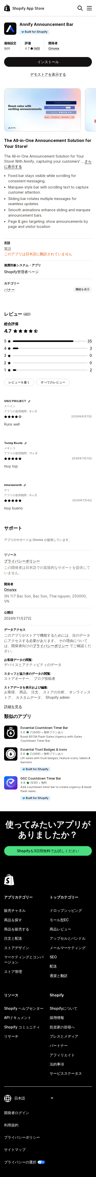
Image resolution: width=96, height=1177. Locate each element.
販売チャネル (15, 910)
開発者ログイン (16, 1113)
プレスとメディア (64, 1036)
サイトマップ (15, 1149)
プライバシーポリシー (22, 561)
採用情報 (57, 1017)
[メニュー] (89, 8)
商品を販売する (16, 929)
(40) (37, 48)
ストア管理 (13, 971)
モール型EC (59, 920)
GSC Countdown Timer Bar (40, 778)
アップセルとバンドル (68, 938)
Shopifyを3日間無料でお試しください (48, 851)
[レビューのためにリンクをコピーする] (29, 401)
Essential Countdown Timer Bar (44, 728)
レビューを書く (19, 382)
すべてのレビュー (53, 382)
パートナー (59, 1045)
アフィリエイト (62, 1055)
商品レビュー (60, 929)
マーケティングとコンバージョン (24, 959)
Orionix (53, 48)
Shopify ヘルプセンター (24, 1008)
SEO (53, 957)
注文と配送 (13, 938)
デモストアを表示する (48, 74)
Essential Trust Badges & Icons (43, 749)
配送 (53, 966)
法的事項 (57, 1064)
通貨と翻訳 (59, 975)
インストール (48, 62)
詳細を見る (13, 706)
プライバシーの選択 (20, 1162)
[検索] (80, 8)
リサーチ (11, 1036)
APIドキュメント (17, 1017)
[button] (48, 734)
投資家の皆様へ (62, 1027)
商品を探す (13, 920)
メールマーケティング (68, 948)
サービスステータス (66, 1073)
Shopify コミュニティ (22, 1027)
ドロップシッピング (66, 910)
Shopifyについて (63, 1008)
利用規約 (11, 1125)
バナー (9, 289)
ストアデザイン (16, 948)
